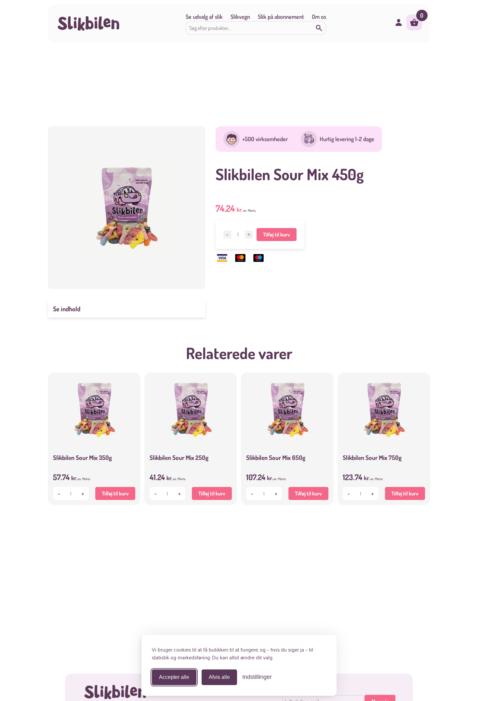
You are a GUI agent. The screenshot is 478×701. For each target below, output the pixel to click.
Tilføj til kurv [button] (115, 493)
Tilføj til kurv (276, 234)
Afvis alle (219, 677)
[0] (414, 28)
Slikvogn (240, 16)
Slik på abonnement (281, 16)
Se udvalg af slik (204, 16)
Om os (319, 16)
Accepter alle (174, 677)
